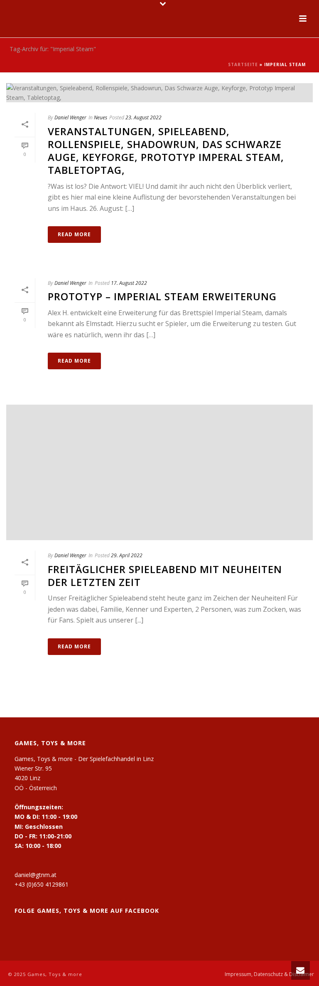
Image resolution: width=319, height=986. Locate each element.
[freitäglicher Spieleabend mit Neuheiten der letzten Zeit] (159, 472)
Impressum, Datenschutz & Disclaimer (269, 974)
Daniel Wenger (70, 117)
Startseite (243, 64)
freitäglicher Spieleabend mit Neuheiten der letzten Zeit (165, 575)
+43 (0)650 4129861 (42, 884)
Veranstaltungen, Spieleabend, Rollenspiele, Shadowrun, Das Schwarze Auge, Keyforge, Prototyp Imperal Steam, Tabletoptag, (166, 150)
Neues (100, 117)
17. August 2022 (129, 283)
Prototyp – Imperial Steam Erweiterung (162, 296)
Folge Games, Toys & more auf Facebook (87, 910)
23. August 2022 (143, 117)
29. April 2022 (126, 555)
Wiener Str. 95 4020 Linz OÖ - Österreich (36, 777)
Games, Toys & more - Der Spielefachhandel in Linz (84, 759)
